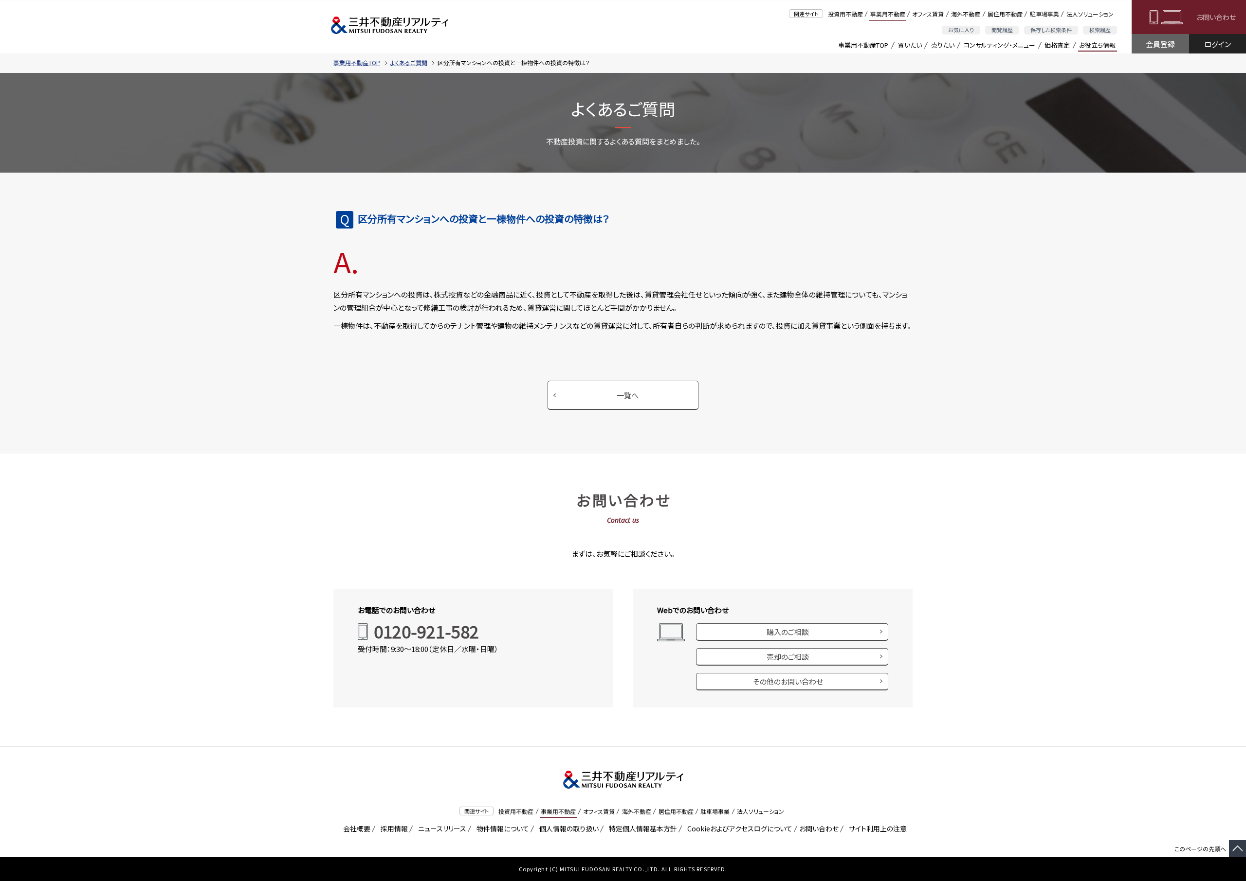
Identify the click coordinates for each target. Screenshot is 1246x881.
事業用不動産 (887, 14)
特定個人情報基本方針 (641, 828)
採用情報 (392, 828)
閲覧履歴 (1002, 30)
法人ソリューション (1090, 14)
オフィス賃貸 (928, 14)
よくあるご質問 (408, 62)
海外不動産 (965, 14)
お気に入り (961, 30)
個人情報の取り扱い (567, 828)
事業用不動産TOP (863, 45)
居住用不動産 (1005, 14)
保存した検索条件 (1051, 30)
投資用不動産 (845, 14)
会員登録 (1160, 44)
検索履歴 (1100, 30)
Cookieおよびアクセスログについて (738, 828)
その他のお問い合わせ (788, 681)
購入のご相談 (788, 632)
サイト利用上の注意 (876, 828)
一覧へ (628, 395)
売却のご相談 (788, 657)
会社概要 (355, 828)
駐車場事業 (1044, 14)
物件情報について (501, 828)
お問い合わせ (1216, 17)
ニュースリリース (440, 828)
